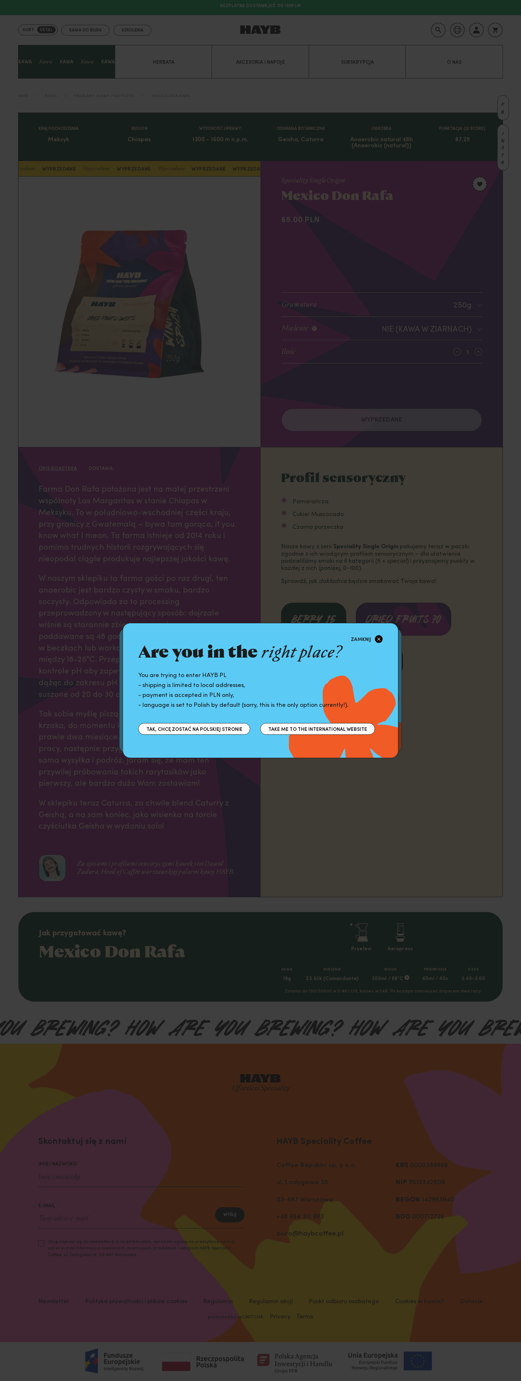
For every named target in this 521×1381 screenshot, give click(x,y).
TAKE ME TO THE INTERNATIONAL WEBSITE (317, 728)
